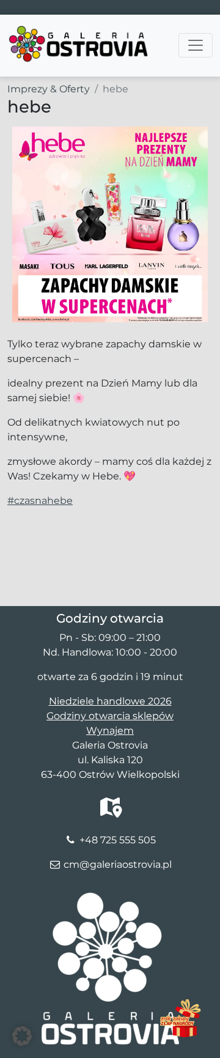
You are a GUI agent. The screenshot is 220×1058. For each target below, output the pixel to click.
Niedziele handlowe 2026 (110, 701)
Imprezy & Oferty (48, 89)
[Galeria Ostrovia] (79, 30)
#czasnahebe (40, 500)
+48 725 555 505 (117, 840)
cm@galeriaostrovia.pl (118, 864)
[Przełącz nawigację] (195, 45)
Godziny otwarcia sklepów (110, 716)
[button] (22, 1036)
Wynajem (110, 730)
